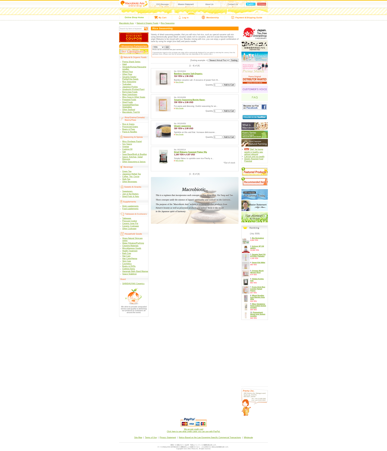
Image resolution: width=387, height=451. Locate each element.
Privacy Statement (168, 437)
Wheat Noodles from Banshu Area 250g (257, 297)
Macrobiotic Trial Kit (131, 112)
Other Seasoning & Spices (134, 162)
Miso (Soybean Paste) (132, 141)
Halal (124, 64)
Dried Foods (127, 102)
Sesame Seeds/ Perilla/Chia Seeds (130, 78)
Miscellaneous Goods (131, 248)
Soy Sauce (127, 144)
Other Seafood (128, 109)
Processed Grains (130, 127)
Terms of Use (151, 437)
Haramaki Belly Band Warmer (135, 271)
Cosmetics (127, 264)
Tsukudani (126, 84)
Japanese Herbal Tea (131, 174)
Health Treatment (129, 251)
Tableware (126, 218)
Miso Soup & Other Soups (133, 97)
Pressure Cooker (129, 221)
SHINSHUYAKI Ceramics (133, 283)
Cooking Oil (127, 149)
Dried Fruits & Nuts (130, 196)
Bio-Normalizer (258, 238)
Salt (124, 152)
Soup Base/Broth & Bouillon (134, 154)
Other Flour (127, 74)
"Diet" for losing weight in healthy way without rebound (253, 151)
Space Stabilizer (129, 274)
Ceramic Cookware (130, 226)
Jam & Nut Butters (130, 194)
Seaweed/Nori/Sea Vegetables (130, 106)
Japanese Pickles (130, 87)
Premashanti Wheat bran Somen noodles (257, 314)
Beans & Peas (128, 129)
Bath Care (126, 253)
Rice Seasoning (167, 23)
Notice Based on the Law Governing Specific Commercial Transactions (210, 437)
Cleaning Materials (130, 246)
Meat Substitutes (129, 94)
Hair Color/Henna (129, 258)
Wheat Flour (127, 72)
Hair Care (126, 256)
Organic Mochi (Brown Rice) (257, 271)
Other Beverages (129, 181)
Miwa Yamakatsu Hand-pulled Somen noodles (258, 305)
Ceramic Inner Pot (130, 223)
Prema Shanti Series (131, 62)
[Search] (146, 28)
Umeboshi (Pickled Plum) (133, 89)
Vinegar (125, 146)
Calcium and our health (254, 156)
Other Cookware (129, 228)
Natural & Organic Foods (147, 23)
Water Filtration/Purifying (133, 243)
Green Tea (126, 171)
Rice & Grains (128, 124)
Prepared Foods (129, 99)
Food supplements (130, 209)
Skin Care (126, 261)
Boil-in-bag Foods (130, 92)
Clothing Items (128, 269)
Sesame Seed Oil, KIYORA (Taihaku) (258, 255)
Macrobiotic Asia (126, 23)
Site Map (138, 437)
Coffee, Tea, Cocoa (130, 176)
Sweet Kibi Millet (258, 262)
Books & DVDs (129, 266)
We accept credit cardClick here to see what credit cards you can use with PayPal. (193, 430)
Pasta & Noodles (129, 132)
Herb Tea (126, 179)
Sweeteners (127, 191)
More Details (180, 82)
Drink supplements (130, 206)
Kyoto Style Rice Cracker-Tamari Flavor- (257, 289)
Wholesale (248, 437)
